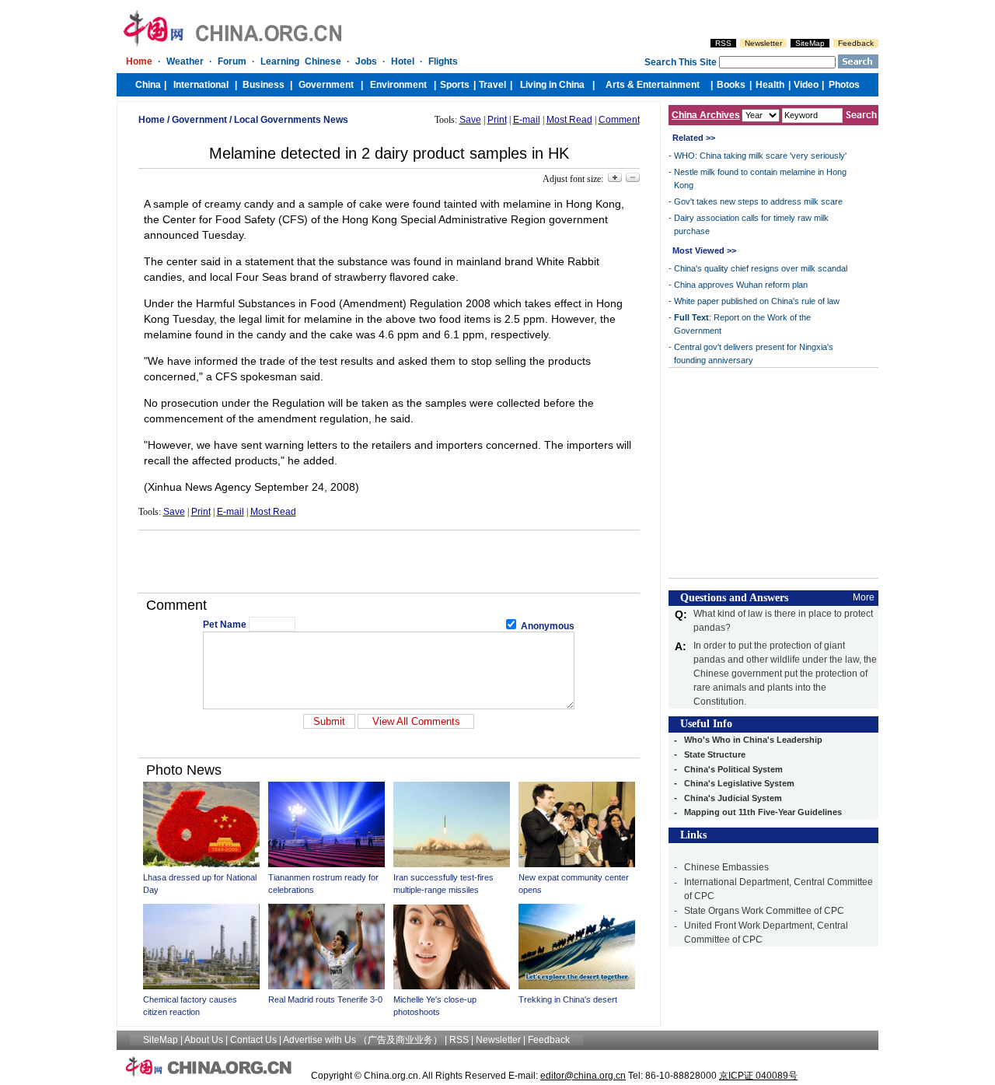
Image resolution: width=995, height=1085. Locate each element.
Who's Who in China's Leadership (753, 739)
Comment (619, 119)
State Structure (714, 754)
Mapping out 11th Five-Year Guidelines (763, 812)
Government (199, 119)
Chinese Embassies (726, 867)
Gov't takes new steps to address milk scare (758, 201)
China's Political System (733, 769)
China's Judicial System (733, 798)
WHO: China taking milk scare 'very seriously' (760, 155)
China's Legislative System (739, 783)
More (864, 597)
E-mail (526, 119)
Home (151, 119)
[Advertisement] (389, 561)
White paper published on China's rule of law (757, 301)
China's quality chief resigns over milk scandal (760, 268)
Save (470, 119)
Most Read (569, 119)
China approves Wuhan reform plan (741, 284)
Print (497, 119)
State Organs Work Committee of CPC (764, 910)
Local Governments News (291, 119)
